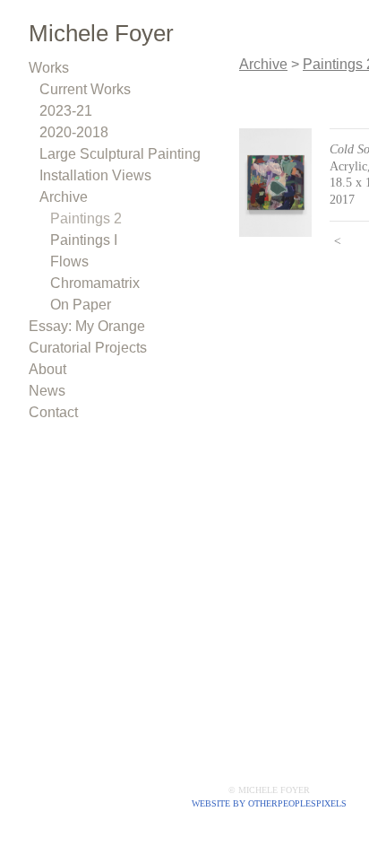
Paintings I (83, 240)
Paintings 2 (86, 218)
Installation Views (95, 175)
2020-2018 (73, 132)
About (47, 369)
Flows (69, 261)
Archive (63, 197)
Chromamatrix (95, 283)
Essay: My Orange (87, 326)
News (47, 390)
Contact (53, 412)
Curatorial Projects (88, 347)
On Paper (80, 304)
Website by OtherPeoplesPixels (269, 803)
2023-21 (65, 110)
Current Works (85, 89)
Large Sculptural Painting (120, 153)
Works (49, 67)
